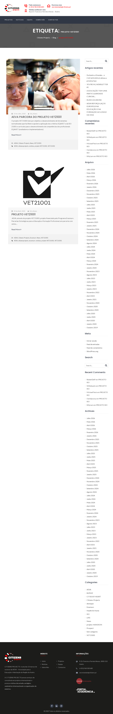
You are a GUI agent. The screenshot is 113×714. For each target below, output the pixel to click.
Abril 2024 (91, 257)
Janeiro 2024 (91, 268)
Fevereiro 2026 (92, 183)
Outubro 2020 (92, 306)
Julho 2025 (91, 205)
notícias (31, 146)
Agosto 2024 (92, 243)
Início (44, 661)
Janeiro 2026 (91, 187)
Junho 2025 (91, 208)
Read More (15, 135)
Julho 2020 (91, 313)
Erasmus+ (33, 238)
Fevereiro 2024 (92, 264)
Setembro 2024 (92, 240)
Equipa (29, 20)
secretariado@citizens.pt (61, 7)
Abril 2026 (91, 176)
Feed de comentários (94, 348)
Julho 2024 (91, 247)
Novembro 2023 (93, 271)
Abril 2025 (91, 215)
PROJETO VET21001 (23, 214)
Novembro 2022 (93, 292)
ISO (88, 614)
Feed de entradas (93, 344)
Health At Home (93, 611)
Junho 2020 (91, 317)
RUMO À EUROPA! (94, 100)
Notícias (20, 20)
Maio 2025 (91, 212)
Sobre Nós (40, 20)
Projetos (9, 20)
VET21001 (37, 143)
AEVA (16, 143)
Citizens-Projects (23, 143)
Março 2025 (91, 219)
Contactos (53, 20)
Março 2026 (91, 180)
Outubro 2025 (92, 198)
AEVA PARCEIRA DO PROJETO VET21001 (36, 117)
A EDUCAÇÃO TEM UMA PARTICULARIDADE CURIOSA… (97, 93)
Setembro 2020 (92, 310)
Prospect (90, 628)
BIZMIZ (90, 593)
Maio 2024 (91, 254)
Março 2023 (91, 285)
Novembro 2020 (93, 303)
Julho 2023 (91, 278)
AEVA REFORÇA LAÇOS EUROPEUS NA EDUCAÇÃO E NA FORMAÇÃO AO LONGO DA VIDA (97, 109)
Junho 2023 (91, 282)
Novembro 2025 (93, 194)
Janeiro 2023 (91, 289)
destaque (90, 604)
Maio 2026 (91, 173)
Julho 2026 (91, 169)
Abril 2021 (91, 296)
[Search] (106, 61)
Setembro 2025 (92, 201)
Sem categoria (92, 632)
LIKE (88, 618)
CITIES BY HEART (94, 596)
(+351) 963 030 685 (36, 7)
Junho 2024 (91, 250)
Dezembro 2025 (93, 191)
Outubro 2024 (92, 236)
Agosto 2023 (92, 275)
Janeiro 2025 (91, 226)
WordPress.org (92, 351)
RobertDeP (91, 131)
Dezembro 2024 (93, 229)
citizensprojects (23, 146)
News (32, 143)
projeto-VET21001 (41, 146)
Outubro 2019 (92, 327)
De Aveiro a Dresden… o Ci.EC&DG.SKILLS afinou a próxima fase (97, 78)
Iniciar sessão (92, 341)
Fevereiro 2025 (92, 222)
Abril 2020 (91, 320)
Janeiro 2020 (91, 324)
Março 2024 (91, 261)
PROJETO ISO (101, 156)
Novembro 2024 (93, 233)
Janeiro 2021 (91, 299)
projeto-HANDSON (94, 625)
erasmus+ (32, 241)
